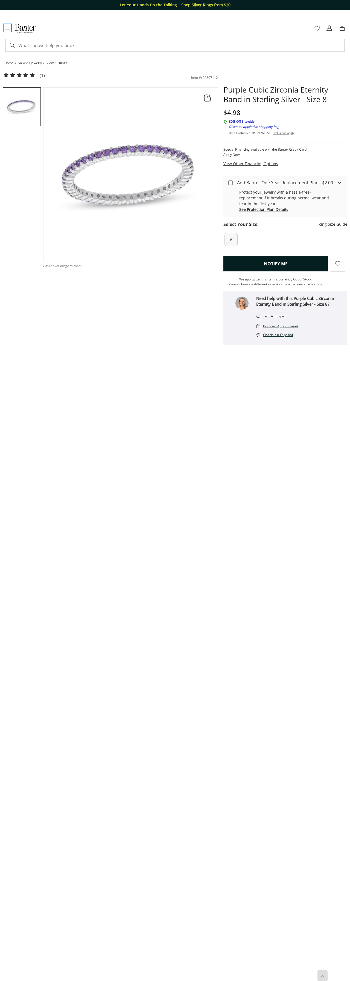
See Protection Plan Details (263, 209)
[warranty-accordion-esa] (339, 182)
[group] (22, 106)
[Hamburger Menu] (7, 28)
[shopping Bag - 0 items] (344, 31)
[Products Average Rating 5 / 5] (19, 75)
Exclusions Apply (283, 133)
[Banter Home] (25, 28)
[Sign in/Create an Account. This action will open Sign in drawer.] (329, 28)
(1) (42, 75)
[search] (12, 45)
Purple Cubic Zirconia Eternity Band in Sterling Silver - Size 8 (275, 94)
